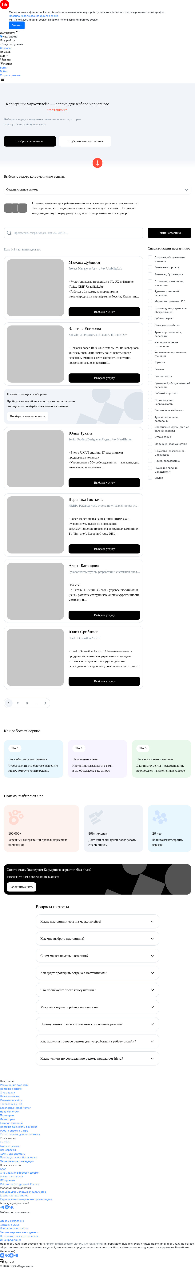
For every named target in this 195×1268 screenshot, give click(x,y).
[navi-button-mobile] (2, 80)
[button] (3, 67)
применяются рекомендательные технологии (74, 1243)
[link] (5, 60)
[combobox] (7, 1261)
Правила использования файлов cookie (73, 19)
